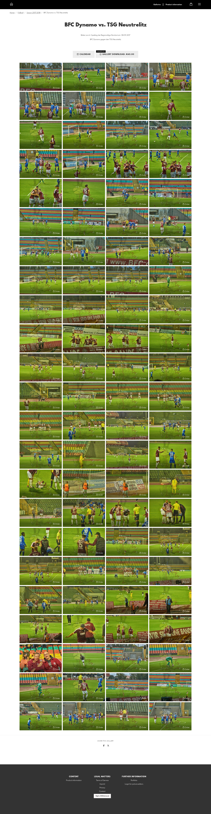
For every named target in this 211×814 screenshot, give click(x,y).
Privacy (102, 788)
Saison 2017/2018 (33, 13)
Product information (174, 4)
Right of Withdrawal (102, 796)
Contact (102, 791)
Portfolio (134, 780)
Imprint (102, 784)
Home (12, 13)
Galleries (157, 4)
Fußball (20, 13)
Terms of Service (102, 780)
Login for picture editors (134, 784)
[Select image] (23, 88)
